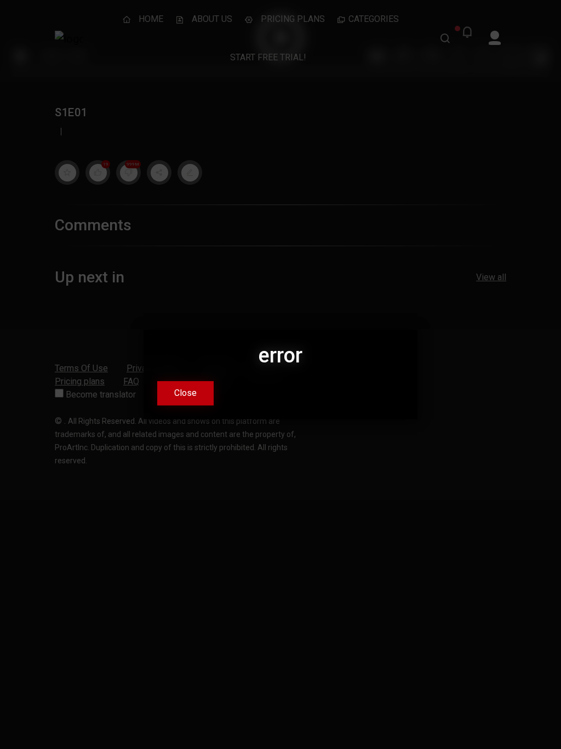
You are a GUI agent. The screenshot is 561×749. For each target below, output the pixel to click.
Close (185, 393)
